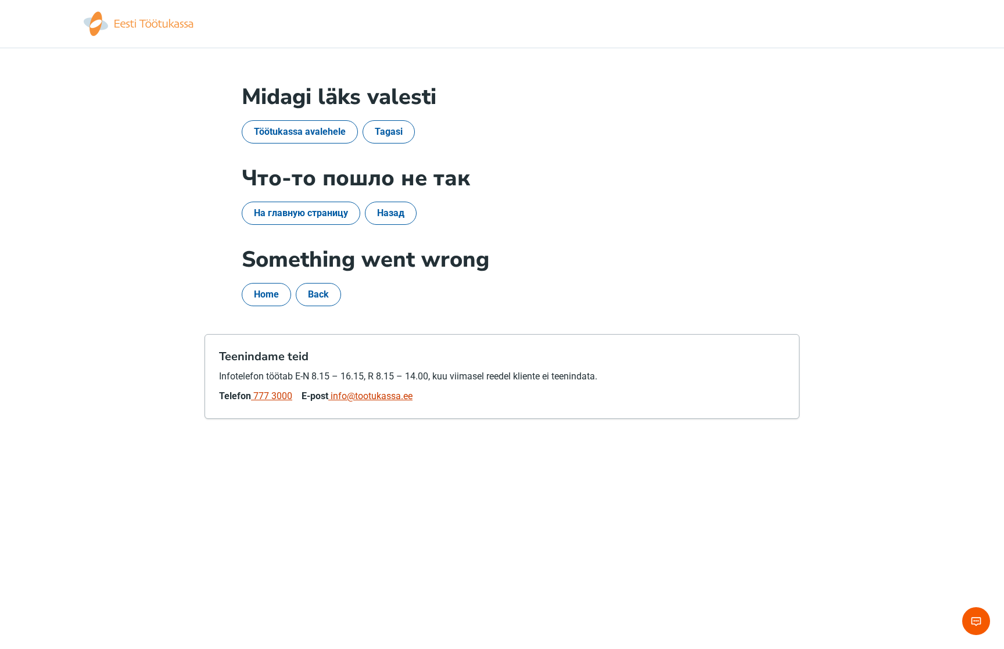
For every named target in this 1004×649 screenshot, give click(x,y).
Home (266, 294)
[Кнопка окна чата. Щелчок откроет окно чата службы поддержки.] (976, 621)
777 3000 (271, 395)
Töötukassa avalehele (300, 131)
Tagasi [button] (389, 131)
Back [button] (318, 294)
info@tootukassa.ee (370, 395)
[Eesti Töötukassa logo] (139, 24)
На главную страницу (301, 212)
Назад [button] (390, 212)
